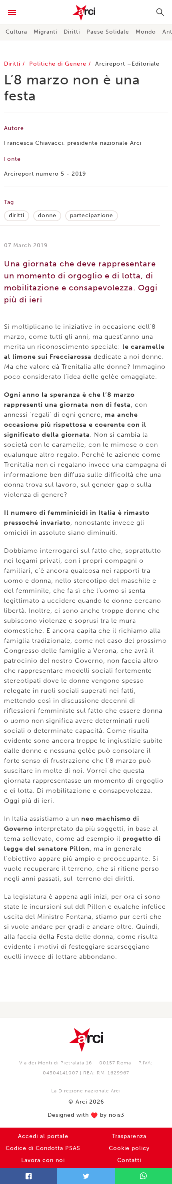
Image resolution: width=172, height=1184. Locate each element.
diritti (16, 215)
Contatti (129, 1160)
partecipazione (91, 215)
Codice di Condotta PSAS (43, 1148)
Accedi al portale (43, 1136)
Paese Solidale (107, 31)
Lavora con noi (43, 1160)
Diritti (72, 31)
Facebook (28, 1176)
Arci (86, 13)
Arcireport (110, 63)
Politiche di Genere (58, 63)
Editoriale (146, 63)
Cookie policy (129, 1148)
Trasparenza (129, 1136)
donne (47, 215)
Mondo (146, 31)
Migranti (45, 31)
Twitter (85, 1176)
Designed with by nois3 (86, 1115)
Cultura (16, 31)
